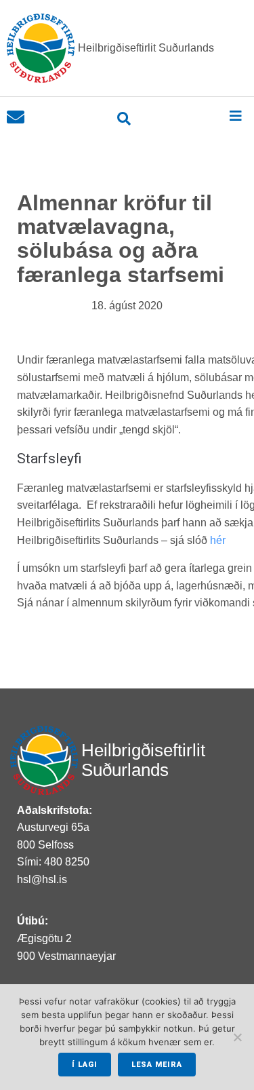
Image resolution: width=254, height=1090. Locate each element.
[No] (237, 1037)
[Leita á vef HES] (124, 119)
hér (218, 540)
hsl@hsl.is (42, 879)
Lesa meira (156, 1064)
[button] (235, 116)
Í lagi (85, 1064)
